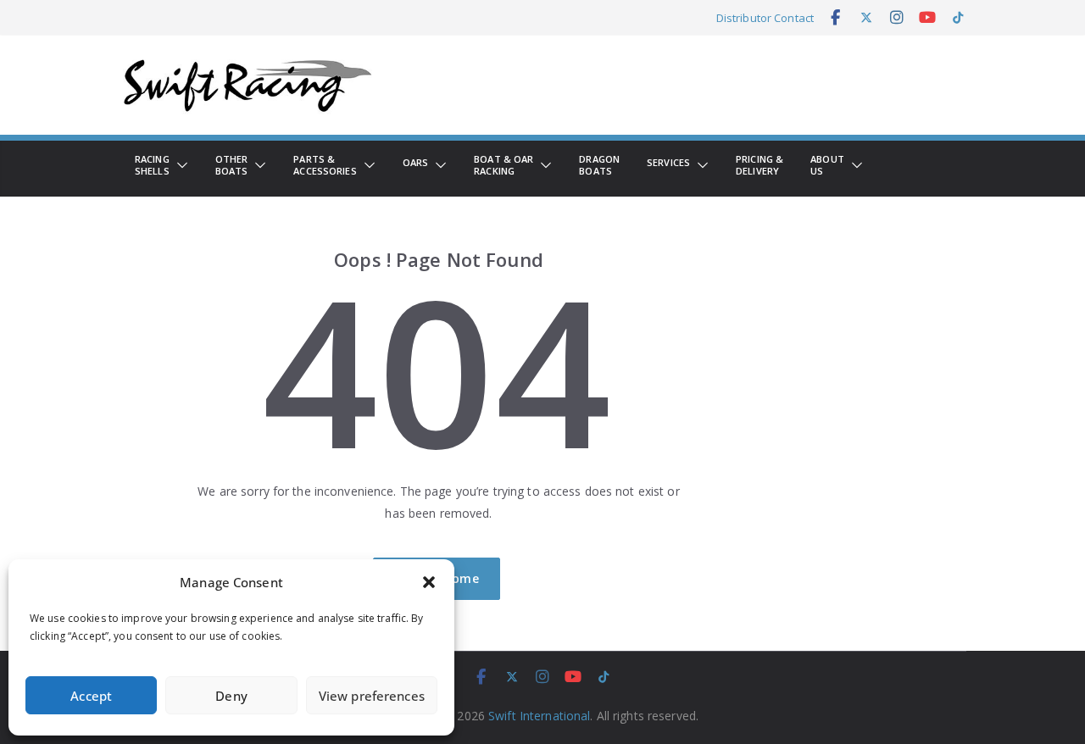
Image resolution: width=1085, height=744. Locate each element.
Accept (91, 695)
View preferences (372, 695)
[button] (428, 582)
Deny (231, 695)
